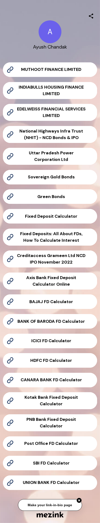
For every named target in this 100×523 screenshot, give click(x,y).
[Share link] (91, 15)
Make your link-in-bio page (50, 505)
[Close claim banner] (79, 500)
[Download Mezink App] (50, 514)
